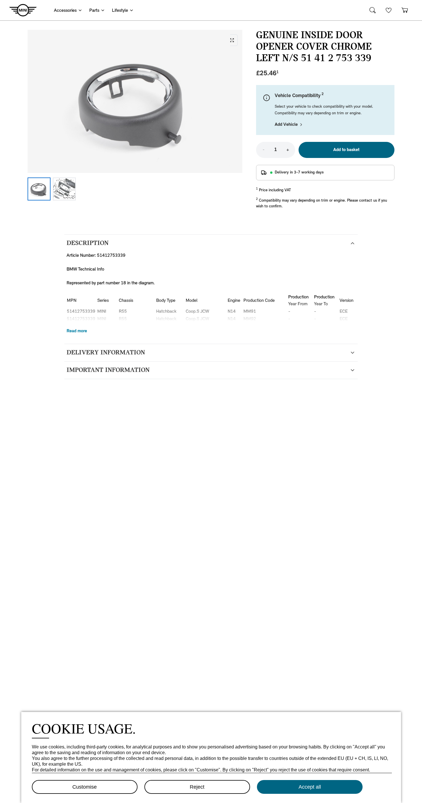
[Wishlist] (389, 10)
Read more (77, 331)
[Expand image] (135, 101)
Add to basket (346, 150)
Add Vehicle (286, 124)
